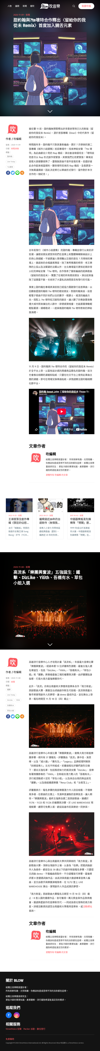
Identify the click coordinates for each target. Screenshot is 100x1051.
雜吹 (32, 6)
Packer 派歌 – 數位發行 (34, 1029)
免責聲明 (10, 1039)
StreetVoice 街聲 (13, 1029)
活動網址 (87, 906)
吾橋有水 (10, 705)
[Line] (17, 173)
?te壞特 (10, 167)
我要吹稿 (86, 6)
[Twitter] (13, 173)
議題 (17, 6)
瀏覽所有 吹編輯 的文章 (57, 475)
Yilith (18, 700)
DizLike (10, 700)
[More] (22, 173)
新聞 (25, 6)
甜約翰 (9, 156)
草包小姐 (10, 711)
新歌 (17, 149)
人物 (9, 6)
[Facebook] (8, 173)
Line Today (11, 162)
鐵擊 (9, 690)
